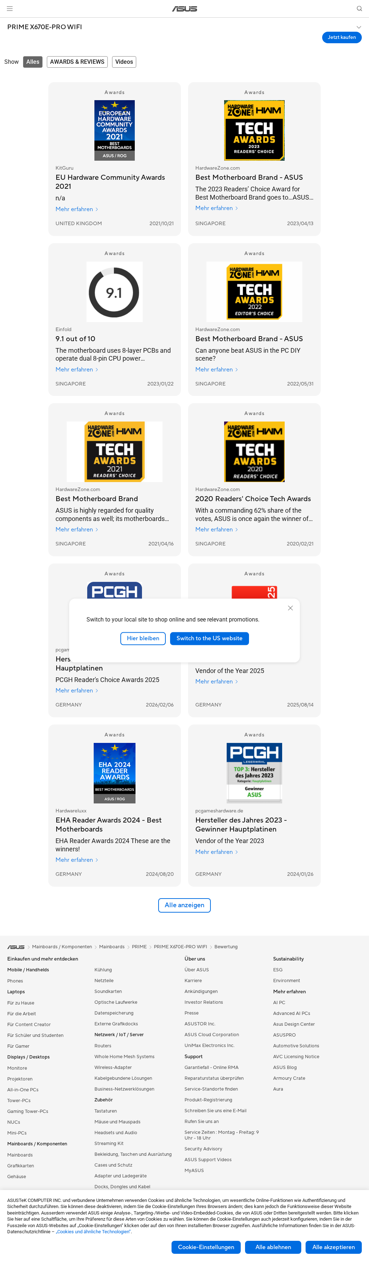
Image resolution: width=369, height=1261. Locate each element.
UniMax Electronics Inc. (209, 1045)
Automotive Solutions (296, 1046)
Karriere (193, 981)
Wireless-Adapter (113, 1067)
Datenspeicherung (114, 1013)
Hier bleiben (143, 638)
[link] (184, 9)
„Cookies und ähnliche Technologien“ (93, 1231)
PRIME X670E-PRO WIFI (44, 27)
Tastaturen (105, 1111)
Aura (278, 1089)
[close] (290, 608)
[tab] (33, 62)
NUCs (13, 1122)
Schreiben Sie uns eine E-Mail (215, 1111)
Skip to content (8, 22)
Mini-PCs (17, 1133)
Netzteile (104, 981)
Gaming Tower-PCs (27, 1111)
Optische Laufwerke (115, 1002)
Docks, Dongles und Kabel (122, 1187)
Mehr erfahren (74, 209)
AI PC (279, 1003)
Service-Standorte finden (211, 1089)
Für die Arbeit (21, 1014)
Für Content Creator (29, 1025)
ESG (278, 970)
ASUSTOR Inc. (199, 1024)
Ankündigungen (201, 991)
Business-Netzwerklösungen (124, 1089)
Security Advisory (203, 1149)
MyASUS (194, 1170)
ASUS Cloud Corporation (211, 1035)
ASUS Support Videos (208, 1160)
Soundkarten (108, 991)
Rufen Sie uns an (201, 1121)
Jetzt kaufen (342, 37)
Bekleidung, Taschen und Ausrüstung (133, 1154)
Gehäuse (16, 1177)
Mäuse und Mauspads (117, 1122)
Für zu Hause (20, 1003)
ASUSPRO (284, 1035)
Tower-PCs (19, 1101)
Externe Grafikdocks (116, 1024)
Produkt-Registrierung (208, 1100)
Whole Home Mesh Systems (124, 1057)
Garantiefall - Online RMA (211, 1067)
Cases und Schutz (113, 1165)
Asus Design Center (294, 1024)
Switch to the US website (210, 638)
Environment (286, 981)
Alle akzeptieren (333, 1247)
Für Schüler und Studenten (35, 1035)
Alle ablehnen (273, 1247)
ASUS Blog (285, 1067)
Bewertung (226, 947)
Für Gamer (18, 1046)
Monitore (17, 1068)
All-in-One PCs (23, 1090)
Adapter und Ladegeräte (120, 1176)
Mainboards (20, 1155)
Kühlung (103, 970)
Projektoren (19, 1079)
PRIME (139, 947)
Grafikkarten (20, 1166)
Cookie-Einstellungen (206, 1247)
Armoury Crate (289, 1078)
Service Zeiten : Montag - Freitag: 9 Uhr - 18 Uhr (221, 1135)
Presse (191, 1013)
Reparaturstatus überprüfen (214, 1078)
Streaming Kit (109, 1143)
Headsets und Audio (115, 1133)
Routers (102, 1046)
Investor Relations (203, 1002)
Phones (15, 981)
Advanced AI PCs (291, 1013)
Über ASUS (196, 970)
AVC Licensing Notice (296, 1057)
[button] (9, 8)
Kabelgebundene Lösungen (123, 1078)
